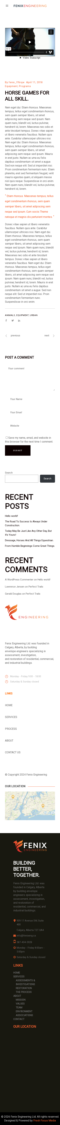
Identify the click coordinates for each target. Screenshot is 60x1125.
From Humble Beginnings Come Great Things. (30, 545)
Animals (10, 315)
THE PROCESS (24, 992)
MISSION (21, 999)
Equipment (11, 86)
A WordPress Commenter (19, 579)
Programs (25, 86)
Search (9, 472)
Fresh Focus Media (44, 1120)
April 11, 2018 (34, 82)
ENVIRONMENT (24, 1011)
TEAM (19, 1007)
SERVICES (11, 717)
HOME (8, 705)
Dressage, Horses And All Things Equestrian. (29, 540)
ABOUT (9, 740)
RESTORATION (24, 988)
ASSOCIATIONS (24, 1015)
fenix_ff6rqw (16, 82)
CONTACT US (12, 752)
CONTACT (18, 1019)
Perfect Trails (35, 586)
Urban (34, 315)
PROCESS (11, 728)
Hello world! (11, 515)
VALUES (20, 1003)
